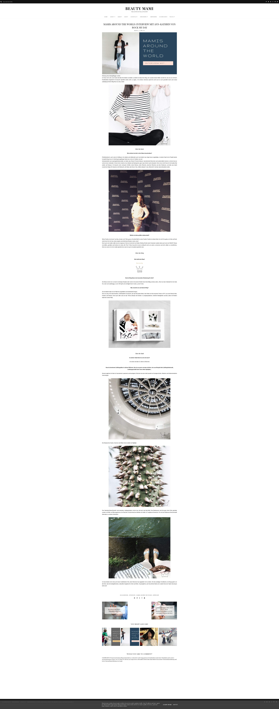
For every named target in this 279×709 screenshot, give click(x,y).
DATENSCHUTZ (163, 16)
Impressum (153, 16)
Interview (132, 595)
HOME (106, 16)
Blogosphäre (124, 595)
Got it (175, 704)
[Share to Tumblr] (139, 598)
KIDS (125, 16)
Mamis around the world (144, 595)
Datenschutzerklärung (168, 659)
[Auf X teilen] (137, 598)
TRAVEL (172, 16)
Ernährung (143, 16)
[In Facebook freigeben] (134, 598)
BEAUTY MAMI (139, 8)
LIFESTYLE (133, 16)
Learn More (167, 704)
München (156, 595)
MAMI (119, 16)
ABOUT (112, 16)
